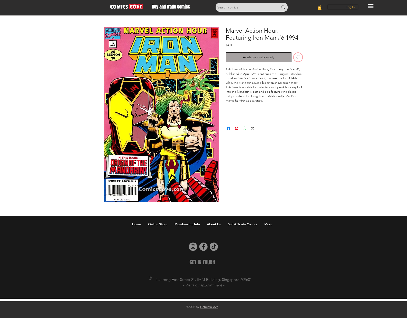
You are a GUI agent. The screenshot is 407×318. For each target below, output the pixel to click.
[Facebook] (203, 247)
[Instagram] (193, 247)
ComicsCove (209, 307)
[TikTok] (214, 247)
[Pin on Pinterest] (236, 128)
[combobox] (252, 7)
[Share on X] (252, 128)
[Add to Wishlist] (298, 57)
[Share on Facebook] (228, 128)
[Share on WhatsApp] (244, 128)
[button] (320, 7)
